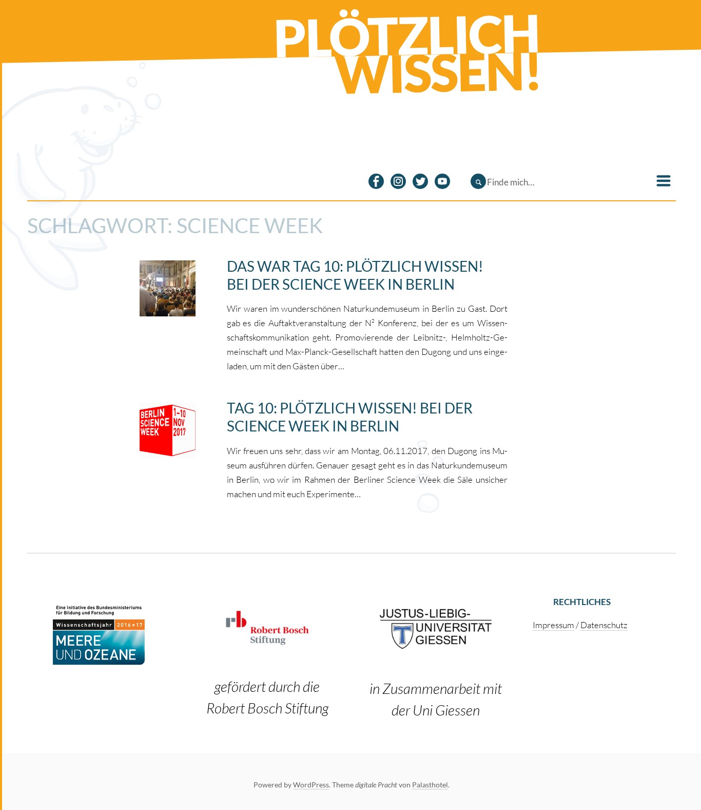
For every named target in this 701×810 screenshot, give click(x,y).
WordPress (311, 784)
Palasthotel (430, 784)
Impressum (553, 624)
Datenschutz (604, 624)
